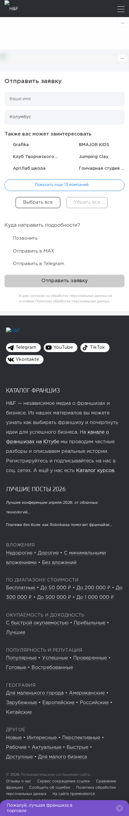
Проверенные (90, 658)
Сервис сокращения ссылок (63, 781)
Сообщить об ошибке (49, 787)
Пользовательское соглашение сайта (55, 774)
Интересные (42, 738)
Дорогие (48, 553)
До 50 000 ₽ (55, 588)
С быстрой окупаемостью (37, 623)
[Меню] (120, 9)
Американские (87, 693)
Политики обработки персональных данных (72, 301)
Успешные (55, 658)
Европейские (58, 703)
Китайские (19, 712)
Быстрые (77, 747)
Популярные (21, 658)
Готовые (16, 667)
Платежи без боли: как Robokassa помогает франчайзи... (59, 525)
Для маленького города (35, 693)
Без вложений (59, 562)
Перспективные (81, 738)
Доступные (19, 757)
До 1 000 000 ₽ (95, 597)
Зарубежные (21, 703)
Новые (14, 738)
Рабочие (16, 747)
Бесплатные (20, 588)
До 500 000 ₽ (54, 597)
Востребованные (52, 667)
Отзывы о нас (18, 781)
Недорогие (19, 553)
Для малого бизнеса (62, 757)
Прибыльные (89, 623)
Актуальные (46, 747)
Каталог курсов (95, 470)
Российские (94, 703)
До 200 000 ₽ (93, 588)
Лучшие (15, 632)
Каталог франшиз (33, 390)
